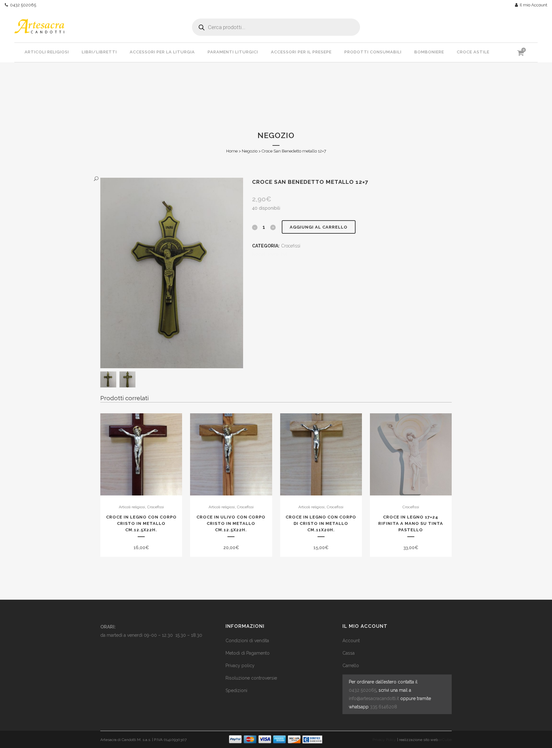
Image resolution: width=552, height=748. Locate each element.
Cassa (348, 653)
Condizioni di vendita (247, 640)
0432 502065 (22, 5)
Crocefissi (290, 245)
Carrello (350, 665)
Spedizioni (236, 690)
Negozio (249, 151)
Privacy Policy (384, 739)
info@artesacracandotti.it (374, 698)
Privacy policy (240, 665)
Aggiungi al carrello (319, 227)
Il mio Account (532, 5)
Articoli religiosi (132, 507)
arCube (445, 739)
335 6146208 (383, 706)
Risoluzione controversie (251, 678)
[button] (165, 179)
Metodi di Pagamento (248, 653)
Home (232, 151)
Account (351, 640)
